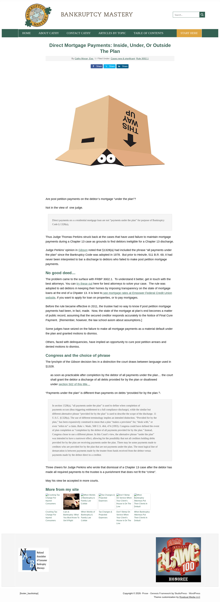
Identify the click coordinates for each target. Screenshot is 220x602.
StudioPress (181, 593)
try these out (84, 283)
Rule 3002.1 (142, 58)
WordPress (194, 593)
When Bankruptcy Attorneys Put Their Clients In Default (142, 516)
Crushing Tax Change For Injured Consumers (51, 516)
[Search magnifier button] (202, 14)
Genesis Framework (160, 593)
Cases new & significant (123, 58)
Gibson (83, 250)
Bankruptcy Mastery (54, 15)
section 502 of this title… (74, 384)
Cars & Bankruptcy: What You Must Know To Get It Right (71, 516)
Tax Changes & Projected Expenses (105, 515)
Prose (145, 593)
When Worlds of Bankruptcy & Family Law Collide (88, 516)
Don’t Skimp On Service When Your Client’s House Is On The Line (123, 518)
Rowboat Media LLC (189, 597)
